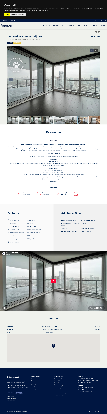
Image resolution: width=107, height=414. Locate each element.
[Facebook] (83, 411)
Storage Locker (14, 242)
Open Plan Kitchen (35, 239)
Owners (103, 25)
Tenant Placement (60, 380)
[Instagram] (86, 411)
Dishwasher (13, 223)
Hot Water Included (35, 229)
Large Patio (13, 236)
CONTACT (87, 25)
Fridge (31, 223)
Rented (10, 42)
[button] (96, 32)
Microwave (32, 236)
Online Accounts (59, 395)
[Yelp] (98, 411)
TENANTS (94, 25)
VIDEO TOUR (53, 140)
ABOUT (80, 25)
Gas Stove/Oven (14, 229)
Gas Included (33, 226)
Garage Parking (14, 226)
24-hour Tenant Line (61, 389)
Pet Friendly (17, 42)
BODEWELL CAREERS (11, 400)
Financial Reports (60, 391)
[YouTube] (95, 411)
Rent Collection (59, 383)
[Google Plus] (92, 411)
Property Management (61, 378)
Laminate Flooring (34, 232)
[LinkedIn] (89, 411)
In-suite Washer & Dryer (17, 232)
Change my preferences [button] (17, 14)
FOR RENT (45, 25)
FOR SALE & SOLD (56, 25)
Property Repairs (60, 385)
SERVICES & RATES (69, 25)
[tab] (92, 50)
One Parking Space (15, 239)
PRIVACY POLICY (10, 396)
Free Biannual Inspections (62, 393)
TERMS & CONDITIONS (11, 398)
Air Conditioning (14, 220)
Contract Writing (60, 387)
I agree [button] (7, 14)
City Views (32, 220)
